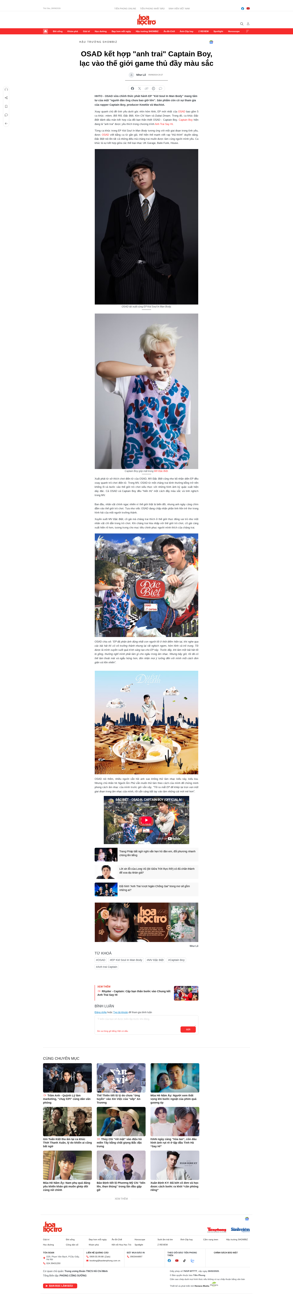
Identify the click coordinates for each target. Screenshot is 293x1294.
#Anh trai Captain (106, 966)
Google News (211, 42)
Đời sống (58, 31)
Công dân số (72, 1244)
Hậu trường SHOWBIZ (147, 31)
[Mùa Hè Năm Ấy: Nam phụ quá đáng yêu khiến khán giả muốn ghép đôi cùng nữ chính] (67, 1165)
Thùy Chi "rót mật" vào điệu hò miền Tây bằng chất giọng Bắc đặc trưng (119, 1143)
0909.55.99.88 (97, 1256)
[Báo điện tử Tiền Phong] (216, 1230)
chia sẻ (132, 89)
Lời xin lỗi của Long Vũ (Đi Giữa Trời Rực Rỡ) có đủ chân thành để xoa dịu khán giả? (156, 870)
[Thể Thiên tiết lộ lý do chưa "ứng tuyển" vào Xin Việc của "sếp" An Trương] (121, 1078)
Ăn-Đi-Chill (169, 31)
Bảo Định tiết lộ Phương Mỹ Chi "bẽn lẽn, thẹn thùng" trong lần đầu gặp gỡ (121, 1186)
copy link (146, 89)
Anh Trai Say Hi (164, 124)
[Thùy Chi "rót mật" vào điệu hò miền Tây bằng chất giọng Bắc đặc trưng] (121, 1121)
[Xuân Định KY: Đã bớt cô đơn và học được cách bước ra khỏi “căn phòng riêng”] (174, 1165)
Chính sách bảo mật (226, 1252)
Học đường (101, 31)
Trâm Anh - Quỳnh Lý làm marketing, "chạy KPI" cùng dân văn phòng (66, 1099)
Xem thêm (247, 31)
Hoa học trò (52, 1227)
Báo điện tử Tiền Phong (146, 20)
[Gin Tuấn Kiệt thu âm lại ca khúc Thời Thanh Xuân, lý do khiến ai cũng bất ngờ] (67, 1121)
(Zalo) (107, 1256)
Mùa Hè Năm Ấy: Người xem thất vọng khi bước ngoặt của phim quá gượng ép (173, 1099)
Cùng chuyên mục (61, 1058)
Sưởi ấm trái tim (165, 1239)
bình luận (160, 89)
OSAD (181, 111)
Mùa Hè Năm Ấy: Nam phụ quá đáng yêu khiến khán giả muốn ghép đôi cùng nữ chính (66, 1186)
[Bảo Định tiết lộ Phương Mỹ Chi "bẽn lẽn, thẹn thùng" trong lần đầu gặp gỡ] (121, 1165)
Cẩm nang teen (210, 1239)
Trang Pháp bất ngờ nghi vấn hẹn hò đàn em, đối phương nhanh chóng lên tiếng (157, 853)
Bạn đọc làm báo (61, 1286)
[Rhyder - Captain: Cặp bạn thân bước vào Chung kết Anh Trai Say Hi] (186, 993)
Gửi (188, 1029)
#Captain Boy (176, 960)
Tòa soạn (48, 1252)
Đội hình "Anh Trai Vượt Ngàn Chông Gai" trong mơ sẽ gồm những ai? (154, 888)
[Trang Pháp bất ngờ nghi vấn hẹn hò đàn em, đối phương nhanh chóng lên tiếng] (106, 854)
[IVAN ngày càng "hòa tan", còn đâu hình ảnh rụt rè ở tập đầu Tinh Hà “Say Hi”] (174, 1121)
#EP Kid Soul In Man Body (126, 960)
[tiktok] (186, 1261)
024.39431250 (53, 1263)
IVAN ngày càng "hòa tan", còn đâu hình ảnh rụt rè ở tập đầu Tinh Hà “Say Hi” (173, 1143)
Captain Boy (186, 119)
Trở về (6, 123)
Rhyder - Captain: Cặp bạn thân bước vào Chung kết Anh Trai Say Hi (133, 993)
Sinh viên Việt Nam (179, 8)
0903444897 (136, 1256)
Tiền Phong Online (125, 8)
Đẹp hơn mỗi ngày (121, 31)
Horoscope (234, 31)
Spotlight (218, 31)
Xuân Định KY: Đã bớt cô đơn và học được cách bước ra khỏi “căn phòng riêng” (174, 1186)
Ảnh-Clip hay (186, 31)
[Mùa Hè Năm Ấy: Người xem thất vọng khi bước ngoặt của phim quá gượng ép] (174, 1078)
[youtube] (248, 8)
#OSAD (100, 960)
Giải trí (86, 31)
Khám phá (72, 31)
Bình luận (6, 115)
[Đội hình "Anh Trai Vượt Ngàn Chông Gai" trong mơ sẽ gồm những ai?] (106, 889)
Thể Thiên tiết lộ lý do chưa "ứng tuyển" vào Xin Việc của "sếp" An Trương (118, 1099)
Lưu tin (6, 106)
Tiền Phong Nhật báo (152, 8)
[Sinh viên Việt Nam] (240, 1230)
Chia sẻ (6, 98)
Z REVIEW (203, 31)
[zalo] (194, 1260)
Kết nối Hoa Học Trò (121, 1244)
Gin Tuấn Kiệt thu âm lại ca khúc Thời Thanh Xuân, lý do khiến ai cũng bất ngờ (67, 1143)
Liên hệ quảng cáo (97, 1252)
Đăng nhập (101, 1012)
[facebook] (242, 8)
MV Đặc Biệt (161, 471)
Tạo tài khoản (120, 1012)
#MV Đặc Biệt (155, 960)
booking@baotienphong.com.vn (105, 1260)
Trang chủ (45, 31)
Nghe (6, 89)
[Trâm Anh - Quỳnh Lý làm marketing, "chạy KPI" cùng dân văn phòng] (67, 1078)
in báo (153, 89)
